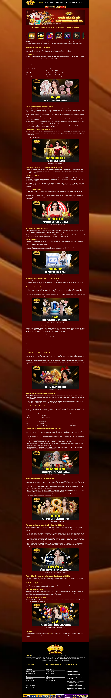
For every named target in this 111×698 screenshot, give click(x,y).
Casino (51, 2)
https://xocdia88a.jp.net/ (75, 669)
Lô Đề (70, 2)
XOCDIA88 (41, 2)
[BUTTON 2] (61, 6)
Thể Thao (47, 2)
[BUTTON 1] (49, 6)
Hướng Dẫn (74, 2)
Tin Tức (80, 2)
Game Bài (57, 2)
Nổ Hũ (66, 2)
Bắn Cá (61, 2)
